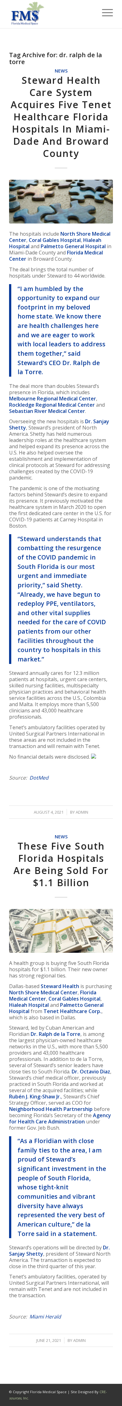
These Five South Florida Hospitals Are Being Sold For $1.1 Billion (61, 864)
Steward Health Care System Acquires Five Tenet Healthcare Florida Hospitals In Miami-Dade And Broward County (61, 117)
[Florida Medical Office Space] (50, 14)
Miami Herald (45, 1316)
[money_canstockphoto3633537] (61, 931)
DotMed (38, 777)
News (61, 71)
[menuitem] (104, 12)
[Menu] (104, 12)
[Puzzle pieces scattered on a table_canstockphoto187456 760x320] (61, 201)
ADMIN (82, 812)
